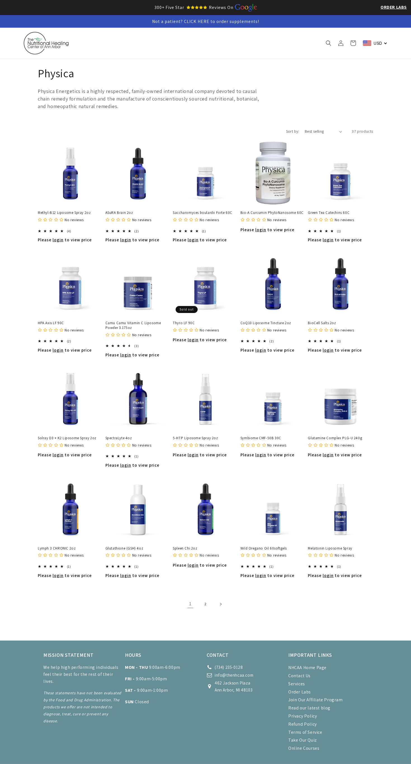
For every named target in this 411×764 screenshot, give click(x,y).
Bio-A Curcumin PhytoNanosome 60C (272, 213)
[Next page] (220, 604)
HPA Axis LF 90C (51, 323)
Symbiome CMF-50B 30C (260, 438)
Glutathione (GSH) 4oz (124, 548)
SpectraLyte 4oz (118, 438)
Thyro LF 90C (184, 323)
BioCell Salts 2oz (322, 323)
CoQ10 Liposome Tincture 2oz (265, 323)
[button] (116, 43)
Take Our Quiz (302, 740)
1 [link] (190, 604)
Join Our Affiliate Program (315, 700)
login (58, 239)
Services (296, 684)
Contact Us (299, 676)
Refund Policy (302, 724)
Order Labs (394, 7)
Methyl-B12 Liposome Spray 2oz (64, 213)
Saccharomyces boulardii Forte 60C (202, 213)
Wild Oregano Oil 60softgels (263, 548)
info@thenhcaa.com (234, 675)
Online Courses (303, 748)
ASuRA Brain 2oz (119, 213)
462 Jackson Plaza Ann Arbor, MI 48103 (233, 686)
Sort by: (292, 131)
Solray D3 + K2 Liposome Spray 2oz (67, 438)
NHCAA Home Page (307, 667)
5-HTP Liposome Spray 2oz (195, 438)
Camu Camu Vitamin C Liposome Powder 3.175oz (133, 325)
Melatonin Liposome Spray (330, 548)
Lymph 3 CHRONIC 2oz (56, 548)
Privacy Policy (302, 716)
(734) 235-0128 (229, 667)
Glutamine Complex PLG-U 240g (335, 438)
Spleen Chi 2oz (185, 548)
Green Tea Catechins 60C (328, 213)
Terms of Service (305, 732)
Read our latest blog (309, 708)
